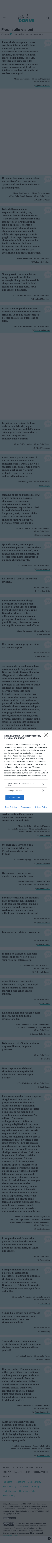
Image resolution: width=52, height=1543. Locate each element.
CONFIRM (14, 797)
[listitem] (26, 784)
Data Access (26, 807)
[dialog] (26, 771)
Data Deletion (11, 807)
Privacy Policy (41, 807)
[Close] (46, 736)
